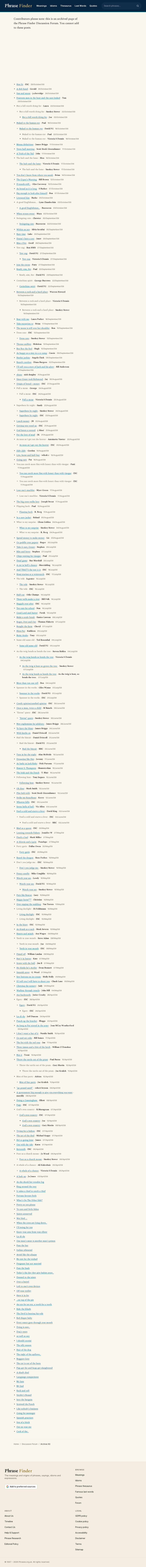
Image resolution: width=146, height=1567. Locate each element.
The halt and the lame (30, 163)
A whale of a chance (29, 1170)
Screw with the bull (26, 963)
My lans (20, 1381)
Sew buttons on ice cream (29, 976)
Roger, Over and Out (26, 622)
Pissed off (21, 954)
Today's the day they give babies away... (35, 1272)
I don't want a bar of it (27, 1033)
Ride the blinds (24, 1309)
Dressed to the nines (26, 1277)
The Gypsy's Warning (27, 179)
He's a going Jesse (25, 1140)
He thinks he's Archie (27, 967)
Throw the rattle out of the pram (32, 1059)
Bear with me (23, 319)
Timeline (9, 1521)
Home (16, 1444)
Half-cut (21, 594)
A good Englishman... (29, 208)
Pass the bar (22, 1245)
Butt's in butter (24, 958)
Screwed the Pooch (26, 1404)
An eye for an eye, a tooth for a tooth (34, 1304)
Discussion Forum (29, 1444)
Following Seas (26, 782)
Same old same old (28, 645)
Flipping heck (26, 512)
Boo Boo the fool (24, 348)
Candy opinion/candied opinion (31, 703)
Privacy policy (82, 1527)
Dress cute (24, 338)
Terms (78, 1544)
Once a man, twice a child (29, 708)
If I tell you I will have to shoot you (33, 981)
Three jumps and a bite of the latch (33, 1047)
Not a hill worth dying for (34, 117)
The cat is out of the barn (29, 1363)
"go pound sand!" (25, 1088)
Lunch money (23, 421)
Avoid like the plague (27, 1254)
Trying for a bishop (26, 1131)
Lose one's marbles (26, 490)
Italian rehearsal (24, 1250)
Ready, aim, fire (24, 269)
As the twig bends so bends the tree (36, 657)
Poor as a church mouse (30, 1159)
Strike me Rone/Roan (26, 797)
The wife (23, 584)
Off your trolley (24, 1291)
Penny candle (23, 873)
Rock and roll (23, 1390)
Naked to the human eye (28, 123)
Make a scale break (26, 617)
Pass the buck (23, 1268)
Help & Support (12, 1532)
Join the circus (23, 264)
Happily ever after (25, 603)
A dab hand (22, 89)
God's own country (28, 1115)
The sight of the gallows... (29, 1354)
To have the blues (25, 728)
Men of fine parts (27, 1082)
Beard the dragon (25, 857)
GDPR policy (81, 1516)
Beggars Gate (23, 1358)
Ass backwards (24, 995)
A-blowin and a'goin (26, 842)
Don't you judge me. (28, 868)
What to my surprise (29, 527)
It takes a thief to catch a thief (31, 1191)
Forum (78, 1503)
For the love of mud (26, 434)
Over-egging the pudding (29, 904)
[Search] (138, 6)
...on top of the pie (25, 1300)
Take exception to (25, 323)
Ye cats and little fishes (28, 1209)
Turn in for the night (26, 754)
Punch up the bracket (27, 1021)
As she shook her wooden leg (30, 1182)
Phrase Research (13, 1538)
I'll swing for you (25, 1227)
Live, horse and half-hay (28, 455)
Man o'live (21, 243)
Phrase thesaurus (83, 1486)
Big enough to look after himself (32, 193)
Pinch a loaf (22, 837)
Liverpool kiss (23, 198)
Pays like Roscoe (24, 895)
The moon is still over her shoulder (33, 328)
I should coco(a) (24, 1340)
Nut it (19, 1055)
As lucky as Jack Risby (27, 763)
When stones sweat (26, 213)
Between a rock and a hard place (32, 292)
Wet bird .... (22, 1218)
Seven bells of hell (25, 806)
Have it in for (23, 1295)
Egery (22, 1005)
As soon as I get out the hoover (34, 445)
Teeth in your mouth (29, 948)
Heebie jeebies (23, 357)
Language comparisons (28, 1377)
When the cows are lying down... (32, 1222)
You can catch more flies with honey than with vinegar (45, 473)
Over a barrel (23, 1281)
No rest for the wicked (27, 1259)
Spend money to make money (30, 538)
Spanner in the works (29, 693)
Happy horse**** (24, 899)
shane (19, 374)
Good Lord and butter (27, 613)
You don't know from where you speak (35, 175)
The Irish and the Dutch (28, 772)
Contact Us (10, 1527)
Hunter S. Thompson (26, 768)
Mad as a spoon (24, 828)
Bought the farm (24, 626)
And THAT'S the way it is (29, 569)
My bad (20, 1386)
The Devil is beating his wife (30, 1313)
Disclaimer (80, 1538)
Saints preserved (24, 1213)
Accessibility (81, 1532)
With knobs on (24, 733)
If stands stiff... (23, 184)
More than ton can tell (27, 683)
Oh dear (20, 788)
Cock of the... (23, 1431)
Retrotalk (21, 1149)
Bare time (21, 234)
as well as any (23, 1336)
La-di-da (21, 1016)
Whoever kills (23, 802)
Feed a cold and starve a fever (31, 811)
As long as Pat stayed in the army (33, 1025)
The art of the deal (25, 1135)
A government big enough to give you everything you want (44, 1092)
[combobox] (119, 6)
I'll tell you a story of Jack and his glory (35, 366)
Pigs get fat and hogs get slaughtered (35, 1368)
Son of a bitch (23, 1422)
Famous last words (84, 1492)
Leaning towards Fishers (28, 832)
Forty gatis (24, 852)
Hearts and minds (25, 933)
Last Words (80, 6)
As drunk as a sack (25, 929)
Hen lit (20, 84)
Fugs (19, 1105)
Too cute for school (26, 608)
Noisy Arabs (22, 635)
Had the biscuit (29, 749)
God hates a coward (26, 430)
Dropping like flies (25, 759)
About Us (9, 1516)
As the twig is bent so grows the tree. (39, 666)
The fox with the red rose (28, 1042)
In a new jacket (24, 517)
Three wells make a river (28, 599)
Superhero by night (28, 411)
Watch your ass (24, 878)
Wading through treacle (28, 990)
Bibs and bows (23, 551)
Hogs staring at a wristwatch (30, 574)
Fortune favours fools (26, 1195)
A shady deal (23, 1372)
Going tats (22, 459)
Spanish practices (25, 1417)
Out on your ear (24, 1427)
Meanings (41, 6)
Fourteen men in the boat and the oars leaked (38, 98)
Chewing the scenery (26, 986)
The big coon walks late (28, 501)
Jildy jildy (21, 450)
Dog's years (22, 1331)
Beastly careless (24, 362)
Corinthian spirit (27, 286)
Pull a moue (28, 399)
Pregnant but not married (29, 1263)
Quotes (93, 6)
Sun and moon (23, 93)
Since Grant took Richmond (30, 379)
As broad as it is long (27, 188)
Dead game (22, 560)
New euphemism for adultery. (30, 724)
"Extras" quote (26, 718)
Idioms (53, 6)
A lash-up (21, 1176)
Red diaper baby (24, 1318)
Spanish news (23, 972)
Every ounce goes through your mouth (35, 1322)
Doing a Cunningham (27, 1100)
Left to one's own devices (28, 1286)
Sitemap (79, 1549)
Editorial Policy (11, 1544)
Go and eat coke (24, 1038)
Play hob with (23, 793)
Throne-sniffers (24, 344)
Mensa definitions (25, 144)
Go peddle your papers (27, 542)
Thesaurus (65, 6)
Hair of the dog (24, 1350)
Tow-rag (23, 253)
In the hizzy (22, 924)
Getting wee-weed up (27, 425)
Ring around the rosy (26, 1186)
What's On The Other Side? (29, 1200)
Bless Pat (21, 631)
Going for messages (26, 1413)
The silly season (24, 1345)
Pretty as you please (26, 1204)
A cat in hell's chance (27, 565)
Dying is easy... (23, 1327)
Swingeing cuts (26, 223)
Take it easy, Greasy (26, 547)
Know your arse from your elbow (32, 1232)
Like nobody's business (27, 1408)
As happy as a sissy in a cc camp (32, 353)
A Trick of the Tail (25, 153)
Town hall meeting (26, 149)
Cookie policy (81, 1521)
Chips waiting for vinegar (29, 556)
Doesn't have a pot (25, 238)
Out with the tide (25, 1144)
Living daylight (26, 914)
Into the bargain (24, 1399)
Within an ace (23, 229)
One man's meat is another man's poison (36, 1241)
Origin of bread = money (28, 383)
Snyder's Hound (24, 1395)
